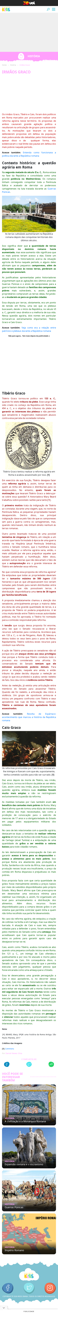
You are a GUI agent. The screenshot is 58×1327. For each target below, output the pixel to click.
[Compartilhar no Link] (51, 1065)
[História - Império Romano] (29, 1233)
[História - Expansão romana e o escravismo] (29, 1147)
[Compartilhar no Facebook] (6, 1065)
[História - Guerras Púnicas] (29, 1190)
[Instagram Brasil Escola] (50, 1288)
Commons (9, 1048)
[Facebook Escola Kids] (7, 1288)
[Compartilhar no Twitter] (29, 1065)
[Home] (29, 1275)
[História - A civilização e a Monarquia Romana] (29, 1104)
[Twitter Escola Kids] (29, 1288)
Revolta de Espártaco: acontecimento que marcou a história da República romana (29, 717)
